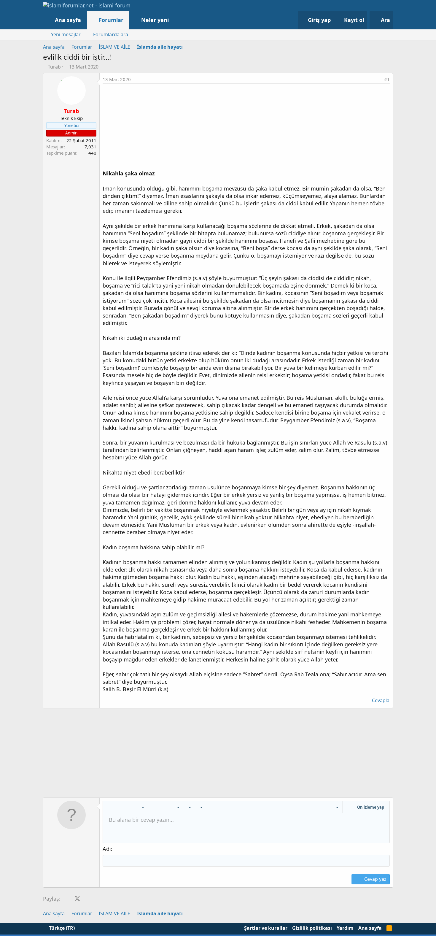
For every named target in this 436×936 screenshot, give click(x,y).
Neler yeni (155, 19)
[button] (175, 20)
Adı (107, 848)
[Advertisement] (246, 128)
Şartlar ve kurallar (265, 928)
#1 (387, 79)
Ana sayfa (68, 19)
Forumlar (111, 19)
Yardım (345, 928)
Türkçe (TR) (61, 928)
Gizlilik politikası (312, 928)
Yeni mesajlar (66, 34)
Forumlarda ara (110, 34)
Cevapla (380, 700)
